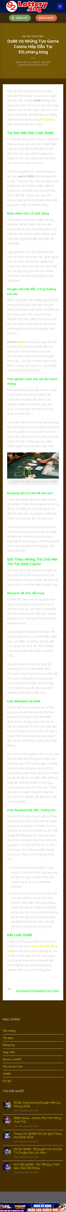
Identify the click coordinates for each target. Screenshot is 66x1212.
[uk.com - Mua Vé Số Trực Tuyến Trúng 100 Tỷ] (27, 6)
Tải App (8, 1038)
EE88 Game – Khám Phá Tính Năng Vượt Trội (37, 1119)
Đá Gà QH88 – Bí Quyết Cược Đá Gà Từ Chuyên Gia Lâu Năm (38, 1150)
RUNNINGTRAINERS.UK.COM (33, 65)
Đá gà (7, 1081)
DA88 (21, 342)
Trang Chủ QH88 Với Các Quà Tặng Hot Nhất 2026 (37, 1135)
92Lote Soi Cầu (13, 1066)
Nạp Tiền (9, 1052)
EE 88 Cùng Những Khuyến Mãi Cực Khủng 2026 (37, 1104)
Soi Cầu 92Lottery (33, 36)
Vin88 (6, 1073)
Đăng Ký (9, 1045)
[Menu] (60, 6)
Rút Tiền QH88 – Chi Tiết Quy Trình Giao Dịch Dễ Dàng (36, 1166)
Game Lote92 (12, 1059)
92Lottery (9, 1030)
